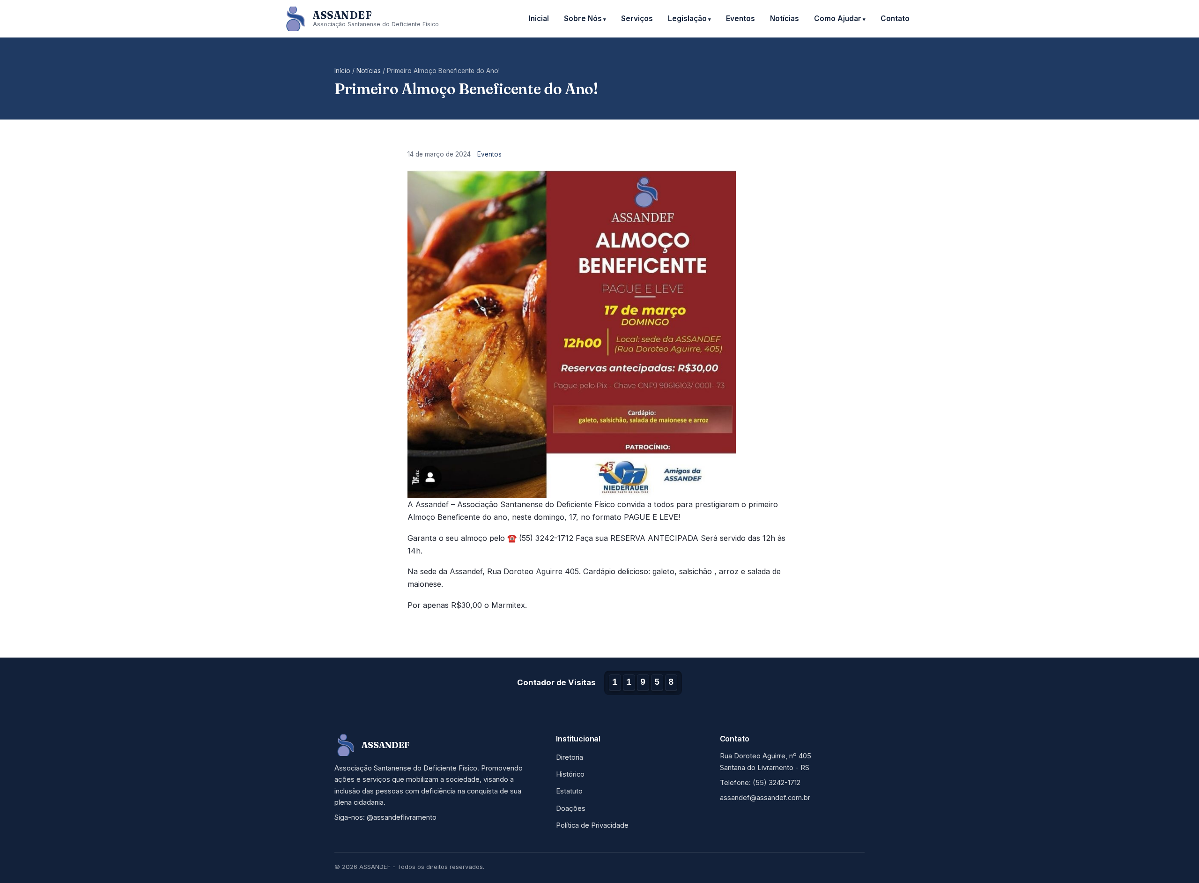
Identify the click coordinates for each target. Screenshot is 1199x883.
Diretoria (569, 757)
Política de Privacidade (592, 825)
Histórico (570, 774)
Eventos (740, 18)
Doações (570, 808)
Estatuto (569, 791)
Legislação (687, 18)
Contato (895, 18)
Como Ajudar (837, 18)
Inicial (539, 18)
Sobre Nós (583, 18)
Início (342, 71)
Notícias (784, 18)
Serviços (637, 18)
